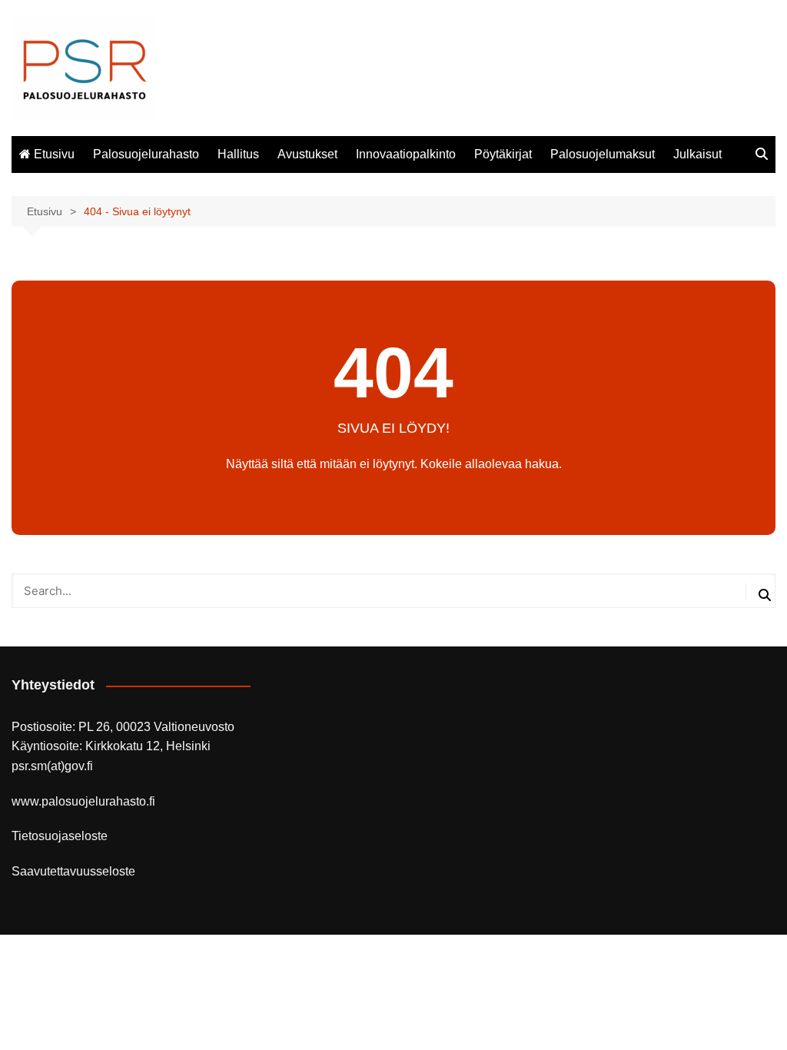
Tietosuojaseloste (60, 835)
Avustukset (307, 154)
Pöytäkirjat (503, 154)
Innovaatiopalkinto (406, 154)
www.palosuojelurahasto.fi (83, 801)
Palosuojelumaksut (602, 154)
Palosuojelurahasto (146, 154)
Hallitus (238, 154)
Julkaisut (697, 154)
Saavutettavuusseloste (73, 871)
